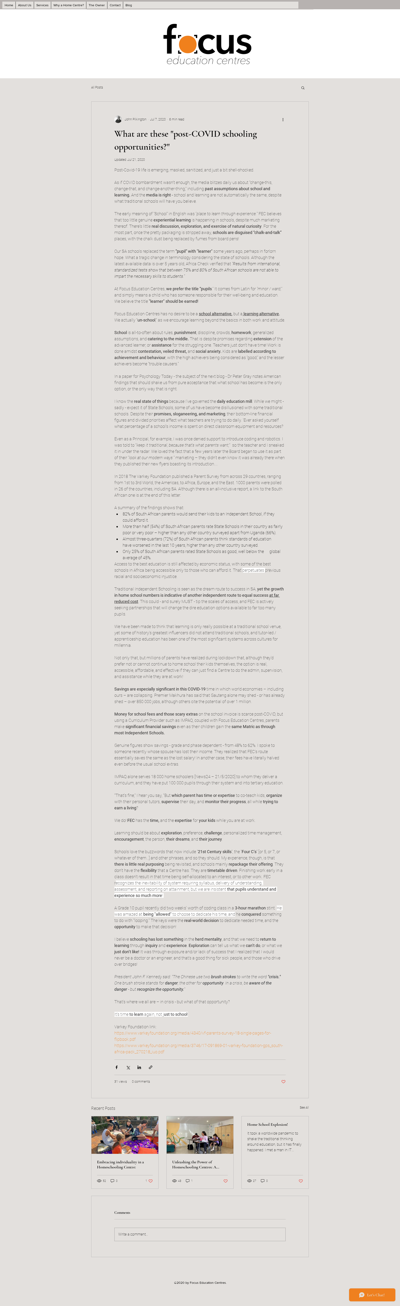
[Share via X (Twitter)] (128, 1067)
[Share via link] (150, 1067)
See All (304, 1107)
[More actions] (283, 119)
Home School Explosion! (267, 1124)
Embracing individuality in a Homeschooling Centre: (120, 1164)
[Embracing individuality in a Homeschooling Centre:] (124, 1135)
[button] (303, 87)
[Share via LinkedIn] (139, 1067)
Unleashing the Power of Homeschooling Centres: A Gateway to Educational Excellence (194, 1164)
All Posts (97, 87)
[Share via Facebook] (116, 1067)
